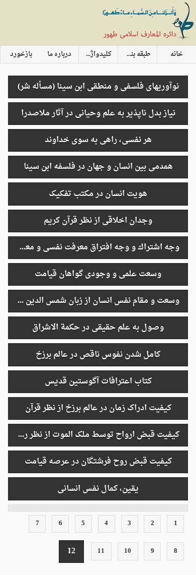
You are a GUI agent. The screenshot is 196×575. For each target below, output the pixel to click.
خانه (176, 54)
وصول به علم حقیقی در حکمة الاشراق (98, 327)
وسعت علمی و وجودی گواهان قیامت (98, 274)
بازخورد (21, 54)
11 (101, 551)
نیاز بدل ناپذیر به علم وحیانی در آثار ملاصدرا (98, 113)
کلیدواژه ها (95, 54)
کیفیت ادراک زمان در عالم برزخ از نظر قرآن (98, 408)
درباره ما (59, 54)
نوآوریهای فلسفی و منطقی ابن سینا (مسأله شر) (98, 86)
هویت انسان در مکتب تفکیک (98, 194)
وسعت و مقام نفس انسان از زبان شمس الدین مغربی (93, 300)
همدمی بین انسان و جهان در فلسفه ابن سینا (98, 166)
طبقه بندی (137, 54)
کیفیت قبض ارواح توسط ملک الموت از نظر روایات (93, 434)
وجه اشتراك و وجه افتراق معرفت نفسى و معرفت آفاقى (93, 247)
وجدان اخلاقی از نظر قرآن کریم (98, 220)
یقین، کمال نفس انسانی (98, 488)
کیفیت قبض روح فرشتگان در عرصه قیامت (98, 461)
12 (71, 551)
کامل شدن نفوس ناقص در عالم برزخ (98, 354)
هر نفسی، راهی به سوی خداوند (98, 140)
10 (127, 551)
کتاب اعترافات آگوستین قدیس (98, 381)
